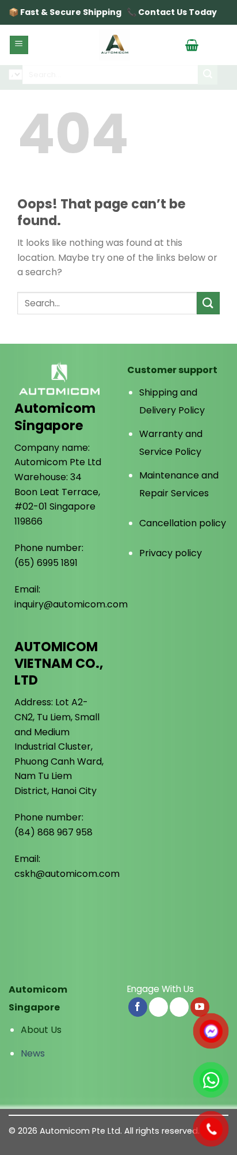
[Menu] (19, 45)
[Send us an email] (158, 1007)
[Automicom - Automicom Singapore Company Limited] (114, 45)
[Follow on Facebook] (137, 1007)
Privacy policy (170, 553)
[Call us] (179, 1007)
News (33, 1053)
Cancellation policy (182, 523)
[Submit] (208, 303)
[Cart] (191, 45)
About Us (41, 1029)
